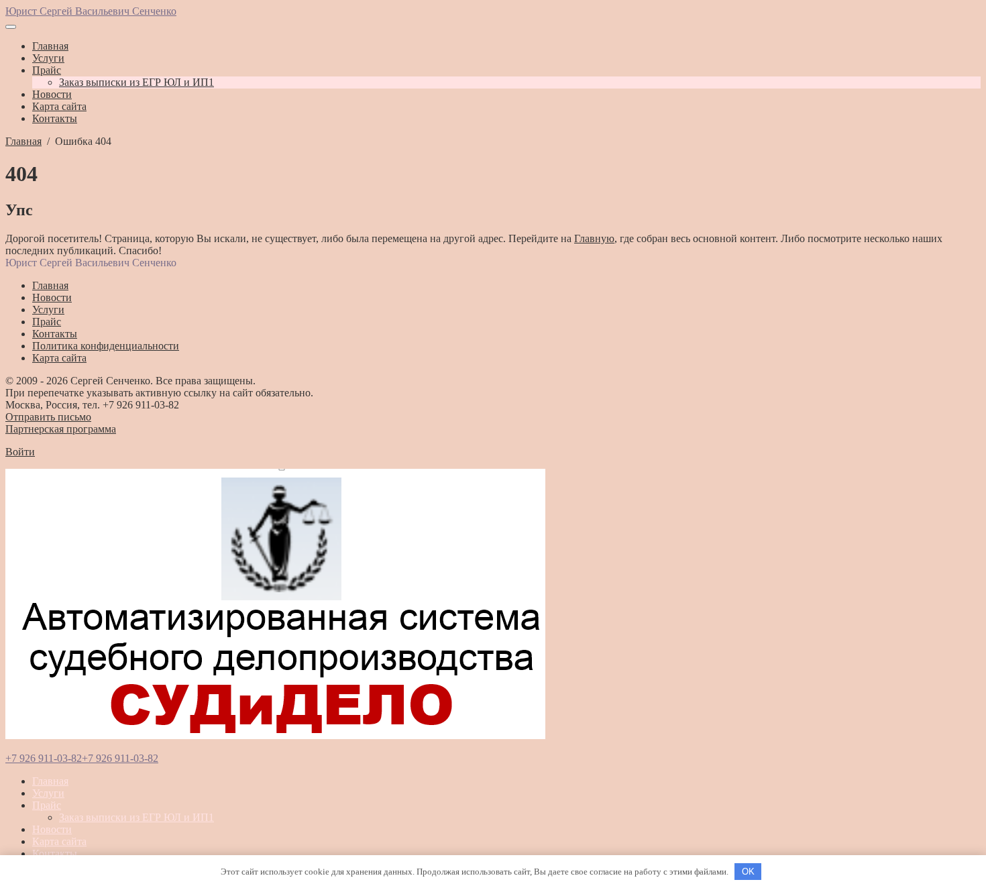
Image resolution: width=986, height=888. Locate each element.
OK (748, 872)
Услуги (48, 793)
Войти (20, 451)
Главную (594, 238)
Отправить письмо (48, 417)
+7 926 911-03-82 (43, 758)
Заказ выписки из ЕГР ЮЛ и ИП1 (136, 817)
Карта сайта (59, 841)
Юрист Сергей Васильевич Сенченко (90, 11)
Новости (52, 829)
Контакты (54, 853)
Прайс (46, 805)
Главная (50, 781)
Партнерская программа (60, 429)
